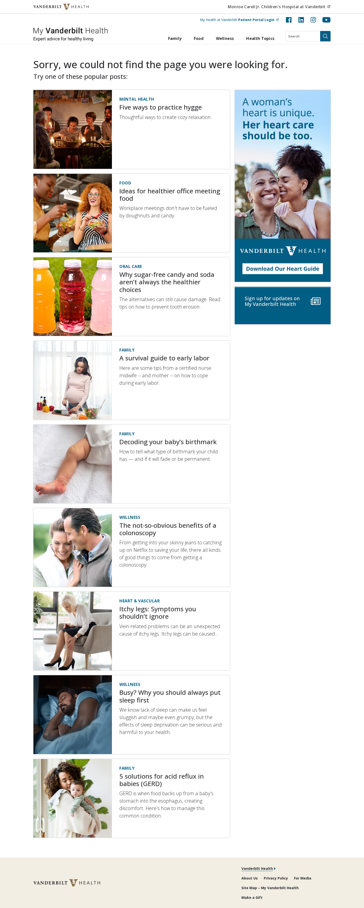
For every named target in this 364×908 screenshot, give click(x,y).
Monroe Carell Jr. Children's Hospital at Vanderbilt (279, 6)
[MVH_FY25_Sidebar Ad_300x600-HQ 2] (283, 186)
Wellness (225, 38)
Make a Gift (251, 897)
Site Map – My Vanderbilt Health (270, 887)
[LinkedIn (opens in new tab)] (301, 20)
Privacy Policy (276, 878)
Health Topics (260, 38)
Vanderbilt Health (257, 868)
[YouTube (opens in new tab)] (326, 20)
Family (175, 38)
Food (199, 38)
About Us (249, 878)
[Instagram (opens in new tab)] (313, 20)
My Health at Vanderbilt (239, 19)
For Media (302, 878)
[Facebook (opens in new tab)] (289, 20)
